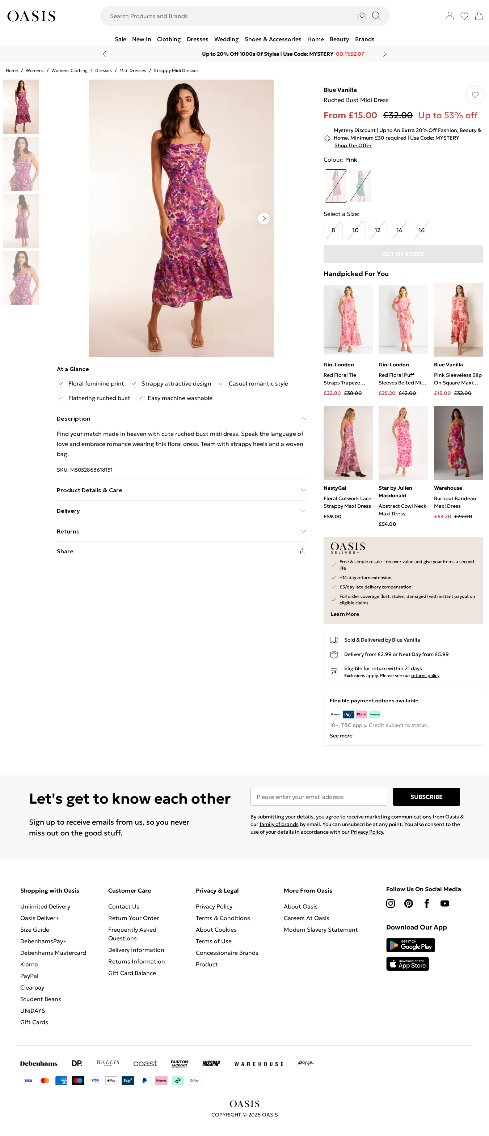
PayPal (29, 975)
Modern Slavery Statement (321, 929)
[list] (181, 218)
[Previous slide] (104, 54)
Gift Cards (34, 1022)
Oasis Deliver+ (39, 918)
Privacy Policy (214, 906)
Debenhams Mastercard (53, 952)
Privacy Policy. (367, 832)
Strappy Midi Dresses (176, 70)
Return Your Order (133, 918)
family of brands (279, 824)
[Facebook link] (426, 903)
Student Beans (40, 999)
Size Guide (34, 929)
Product (207, 964)
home (12, 70)
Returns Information (136, 961)
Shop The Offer (353, 145)
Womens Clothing (69, 70)
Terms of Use (214, 941)
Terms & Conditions (223, 918)
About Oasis (301, 906)
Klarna (29, 964)
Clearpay (32, 987)
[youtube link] (444, 903)
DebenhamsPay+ (43, 941)
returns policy (425, 675)
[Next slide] (384, 54)
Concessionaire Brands (227, 952)
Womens (35, 70)
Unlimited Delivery (45, 906)
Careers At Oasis (306, 918)
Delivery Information (136, 949)
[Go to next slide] (264, 218)
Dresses (103, 70)
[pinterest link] (408, 903)
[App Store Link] (410, 954)
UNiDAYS (32, 1010)
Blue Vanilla (340, 89)
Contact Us (123, 906)
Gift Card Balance (132, 973)
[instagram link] (390, 903)
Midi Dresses (132, 70)
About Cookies (216, 929)
